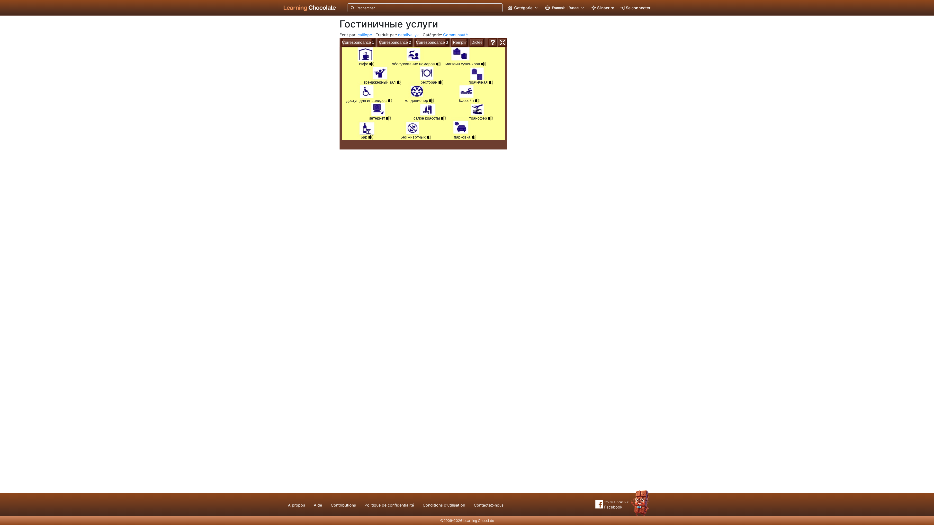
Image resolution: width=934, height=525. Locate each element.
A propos (296, 505)
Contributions (343, 505)
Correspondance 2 (395, 42)
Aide (318, 505)
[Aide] (493, 42)
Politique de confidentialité (389, 505)
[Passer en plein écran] (502, 42)
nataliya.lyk (408, 34)
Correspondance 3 (432, 42)
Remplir (460, 42)
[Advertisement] (306, 96)
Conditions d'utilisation (444, 505)
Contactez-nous (488, 505)
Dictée (477, 42)
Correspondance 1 (358, 42)
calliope (365, 34)
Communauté (455, 34)
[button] (440, 82)
